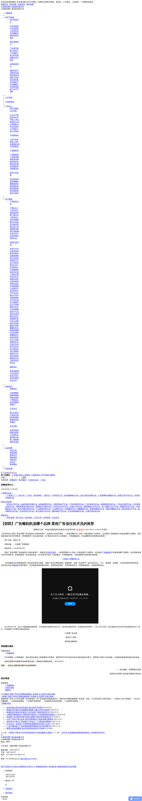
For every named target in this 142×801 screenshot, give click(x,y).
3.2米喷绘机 (35, 475)
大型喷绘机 (14, 135)
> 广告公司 (20, 495)
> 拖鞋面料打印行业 (58, 511)
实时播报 (15, 417)
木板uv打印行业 (14, 295)
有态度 (12, 462)
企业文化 (13, 380)
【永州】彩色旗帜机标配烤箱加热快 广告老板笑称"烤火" (83, 732)
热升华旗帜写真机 (14, 33)
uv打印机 (13, 111)
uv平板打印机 (17, 475)
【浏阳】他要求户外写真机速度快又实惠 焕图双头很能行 (30, 732)
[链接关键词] (71, 559)
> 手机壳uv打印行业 (60, 506)
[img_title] (9, 473)
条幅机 (16, 181)
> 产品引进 (37, 518)
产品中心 (30, 767)
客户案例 (22, 480)
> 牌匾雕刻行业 (82, 509)
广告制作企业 (33, 480)
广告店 (43, 480)
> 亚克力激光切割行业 (88, 495)
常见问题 (13, 426)
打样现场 (15, 378)
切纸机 (14, 186)
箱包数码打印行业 (14, 342)
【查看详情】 (6, 703)
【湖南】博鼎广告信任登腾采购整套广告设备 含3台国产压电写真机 (27, 696)
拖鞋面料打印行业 (14, 353)
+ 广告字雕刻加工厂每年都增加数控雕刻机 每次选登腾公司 (28, 726)
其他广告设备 (48, 767)
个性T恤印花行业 (14, 267)
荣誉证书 (13, 455)
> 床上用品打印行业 (42, 511)
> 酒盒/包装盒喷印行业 (25, 509)
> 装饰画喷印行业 (44, 504)
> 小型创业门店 (56, 495)
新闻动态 (65, 767)
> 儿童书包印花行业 (92, 511)
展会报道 (15, 397)
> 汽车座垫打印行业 (26, 511)
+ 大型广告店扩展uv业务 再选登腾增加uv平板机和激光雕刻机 (29, 719)
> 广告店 (28, 495)
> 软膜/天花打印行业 (124, 495)
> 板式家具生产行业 (129, 509)
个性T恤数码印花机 (14, 84)
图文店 (16, 215)
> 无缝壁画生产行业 (60, 504)
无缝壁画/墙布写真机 (14, 75)
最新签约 (13, 420)
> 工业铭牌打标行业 (43, 509)
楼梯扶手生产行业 (14, 307)
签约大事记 (14, 413)
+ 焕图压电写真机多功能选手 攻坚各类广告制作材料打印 (27, 712)
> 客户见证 (19, 518)
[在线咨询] (80, 529)
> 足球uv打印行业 (12, 504)
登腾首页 (13, 480)
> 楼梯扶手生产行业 (127, 506)
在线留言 (21, 4)
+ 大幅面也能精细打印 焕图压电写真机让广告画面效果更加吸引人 (31, 714)
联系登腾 (13, 4)
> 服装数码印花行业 (107, 504)
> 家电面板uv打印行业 (91, 506)
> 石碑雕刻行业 (69, 509)
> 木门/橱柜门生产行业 (109, 506)
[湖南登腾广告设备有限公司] (12, 7)
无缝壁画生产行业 (14, 260)
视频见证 (13, 367)
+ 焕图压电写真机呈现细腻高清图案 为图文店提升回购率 (27, 710)
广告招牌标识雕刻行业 (14, 229)
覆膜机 (12, 184)
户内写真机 (14, 28)
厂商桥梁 (13, 400)
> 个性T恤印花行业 (91, 504)
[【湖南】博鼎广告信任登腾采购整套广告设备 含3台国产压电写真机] (28, 694)
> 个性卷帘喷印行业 (76, 504)
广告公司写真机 (14, 55)
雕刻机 (16, 565)
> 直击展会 (28, 518)
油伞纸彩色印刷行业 (14, 253)
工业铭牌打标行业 (14, 318)
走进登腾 (72, 767)
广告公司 (13, 210)
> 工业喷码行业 (57, 509)
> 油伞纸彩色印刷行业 (28, 504)
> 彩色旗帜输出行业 (71, 495)
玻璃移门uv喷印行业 (14, 288)
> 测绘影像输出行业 (113, 509)
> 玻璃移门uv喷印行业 (43, 506)
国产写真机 (14, 108)
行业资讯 (13, 409)
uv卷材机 (26, 475)
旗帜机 (52, 475)
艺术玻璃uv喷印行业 (14, 279)
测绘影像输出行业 (14, 335)
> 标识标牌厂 (37, 495)
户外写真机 (14, 26)
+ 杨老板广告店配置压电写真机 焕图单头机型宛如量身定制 (28, 717)
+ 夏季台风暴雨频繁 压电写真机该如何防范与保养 (24, 728)
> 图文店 (46, 495)
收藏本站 (4, 4)
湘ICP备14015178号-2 (29, 759)
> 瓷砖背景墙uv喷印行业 (24, 506)
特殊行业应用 (6, 502)
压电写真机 (14, 430)
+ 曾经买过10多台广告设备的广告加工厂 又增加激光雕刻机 (28, 721)
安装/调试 (13, 371)
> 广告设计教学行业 (123, 504)
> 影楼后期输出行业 (96, 509)
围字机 (16, 169)
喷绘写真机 (14, 432)
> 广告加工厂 (10, 495)
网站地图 (30, 4)
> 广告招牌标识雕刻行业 (106, 495)
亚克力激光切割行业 (14, 224)
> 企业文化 (55, 518)
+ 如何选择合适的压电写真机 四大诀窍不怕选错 (24, 707)
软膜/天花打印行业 (14, 233)
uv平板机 (13, 435)
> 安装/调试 (10, 518)
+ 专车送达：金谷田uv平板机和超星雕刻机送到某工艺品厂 (28, 724)
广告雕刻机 (14, 150)
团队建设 (13, 457)
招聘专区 (13, 460)
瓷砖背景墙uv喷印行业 (14, 283)
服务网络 (13, 464)
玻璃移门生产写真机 (14, 89)
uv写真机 (13, 31)
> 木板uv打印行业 (75, 506)
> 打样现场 (46, 518)
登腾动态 (13, 389)
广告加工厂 (14, 208)
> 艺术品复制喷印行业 (75, 511)
